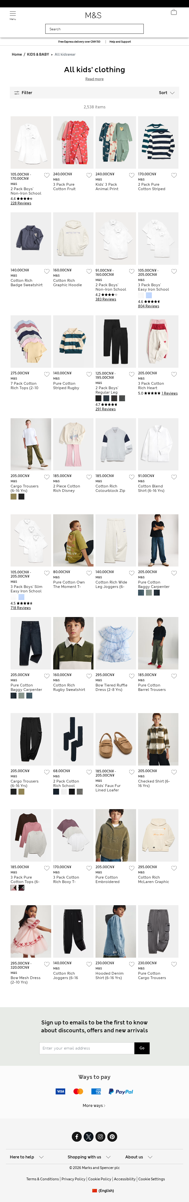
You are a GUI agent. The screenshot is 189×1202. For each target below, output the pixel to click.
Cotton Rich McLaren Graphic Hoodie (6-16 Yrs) (153, 882)
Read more (94, 79)
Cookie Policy (99, 1179)
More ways (93, 1105)
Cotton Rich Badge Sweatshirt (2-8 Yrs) (27, 285)
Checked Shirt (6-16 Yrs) (154, 783)
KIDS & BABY (38, 54)
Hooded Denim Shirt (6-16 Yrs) (109, 975)
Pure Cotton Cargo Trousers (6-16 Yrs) (152, 978)
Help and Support (120, 41)
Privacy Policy (73, 1179)
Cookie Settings (151, 1179)
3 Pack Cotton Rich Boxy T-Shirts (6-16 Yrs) (67, 882)
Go (142, 1048)
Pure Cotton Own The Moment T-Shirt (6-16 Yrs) (69, 587)
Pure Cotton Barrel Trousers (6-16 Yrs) (152, 690)
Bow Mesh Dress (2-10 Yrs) (26, 980)
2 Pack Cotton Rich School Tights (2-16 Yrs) (67, 786)
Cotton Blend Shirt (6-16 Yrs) (151, 488)
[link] (95, 1190)
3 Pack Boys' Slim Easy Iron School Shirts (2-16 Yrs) (26, 591)
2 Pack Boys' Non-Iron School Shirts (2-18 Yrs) (26, 193)
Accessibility (125, 1179)
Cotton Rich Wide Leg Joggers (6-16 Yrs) (111, 587)
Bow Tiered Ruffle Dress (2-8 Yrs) (111, 687)
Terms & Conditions (42, 1179)
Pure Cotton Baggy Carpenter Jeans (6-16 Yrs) (154, 587)
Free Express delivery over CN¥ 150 (79, 41)
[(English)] (95, 1194)
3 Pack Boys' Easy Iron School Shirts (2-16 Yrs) (153, 289)
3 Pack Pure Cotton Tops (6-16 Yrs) (25, 882)
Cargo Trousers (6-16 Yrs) (25, 488)
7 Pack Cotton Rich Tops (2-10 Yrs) (24, 388)
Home (17, 54)
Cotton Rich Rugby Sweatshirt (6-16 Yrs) (69, 690)
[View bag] (173, 13)
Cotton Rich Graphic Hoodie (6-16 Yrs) (67, 285)
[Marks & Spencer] (93, 17)
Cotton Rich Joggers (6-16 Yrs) (65, 978)
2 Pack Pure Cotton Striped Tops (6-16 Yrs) (151, 189)
